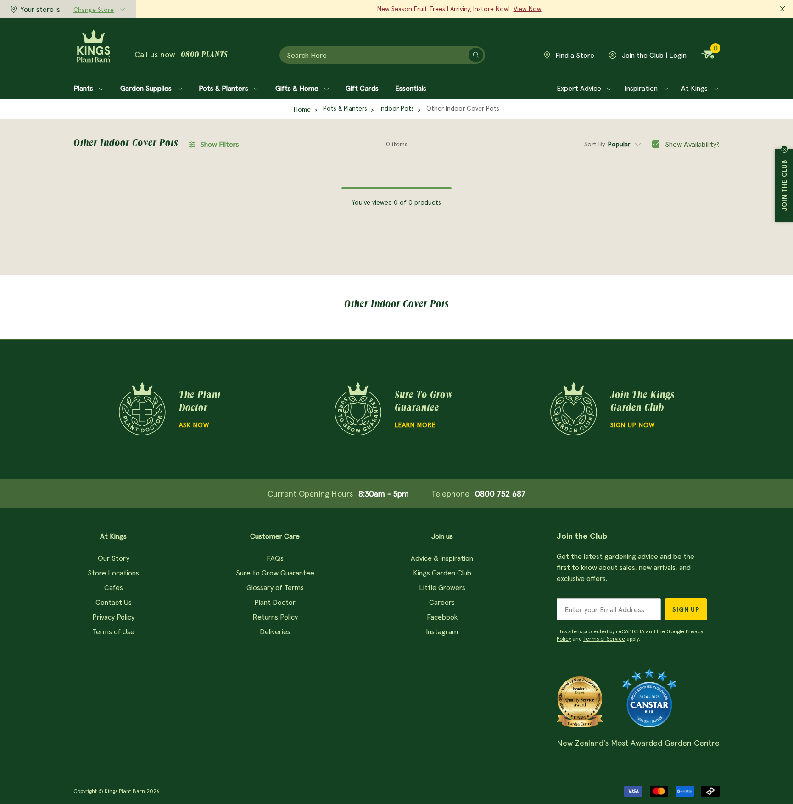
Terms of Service (604, 638)
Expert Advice (580, 88)
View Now (528, 9)
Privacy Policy (113, 616)
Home (302, 109)
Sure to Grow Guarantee (275, 572)
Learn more (415, 425)
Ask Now (194, 425)
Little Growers (442, 587)
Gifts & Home (297, 88)
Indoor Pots (397, 108)
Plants (84, 88)
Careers (442, 602)
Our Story (113, 558)
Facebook (442, 616)
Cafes (113, 587)
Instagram (442, 631)
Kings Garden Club (442, 572)
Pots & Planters (224, 88)
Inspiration (642, 88)
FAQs (275, 558)
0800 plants (204, 55)
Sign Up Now (632, 425)
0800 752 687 (500, 493)
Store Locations (113, 572)
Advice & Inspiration (442, 558)
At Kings (695, 88)
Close (784, 149)
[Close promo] (782, 9)
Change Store (93, 10)
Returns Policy (275, 616)
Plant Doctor (275, 602)
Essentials (410, 88)
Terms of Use (113, 631)
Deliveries (275, 631)
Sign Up (685, 609)
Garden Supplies (146, 88)
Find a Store (573, 55)
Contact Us (113, 602)
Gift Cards (362, 88)
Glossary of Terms (275, 587)
